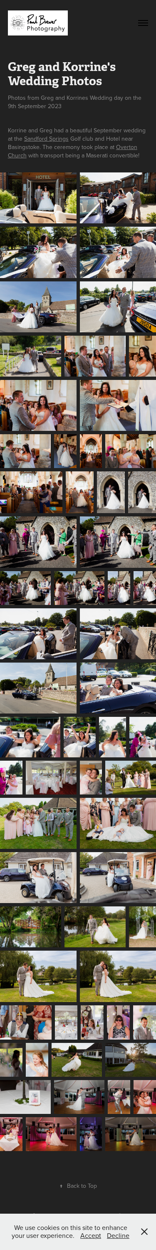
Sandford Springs (46, 138)
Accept (90, 1235)
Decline (118, 1235)
